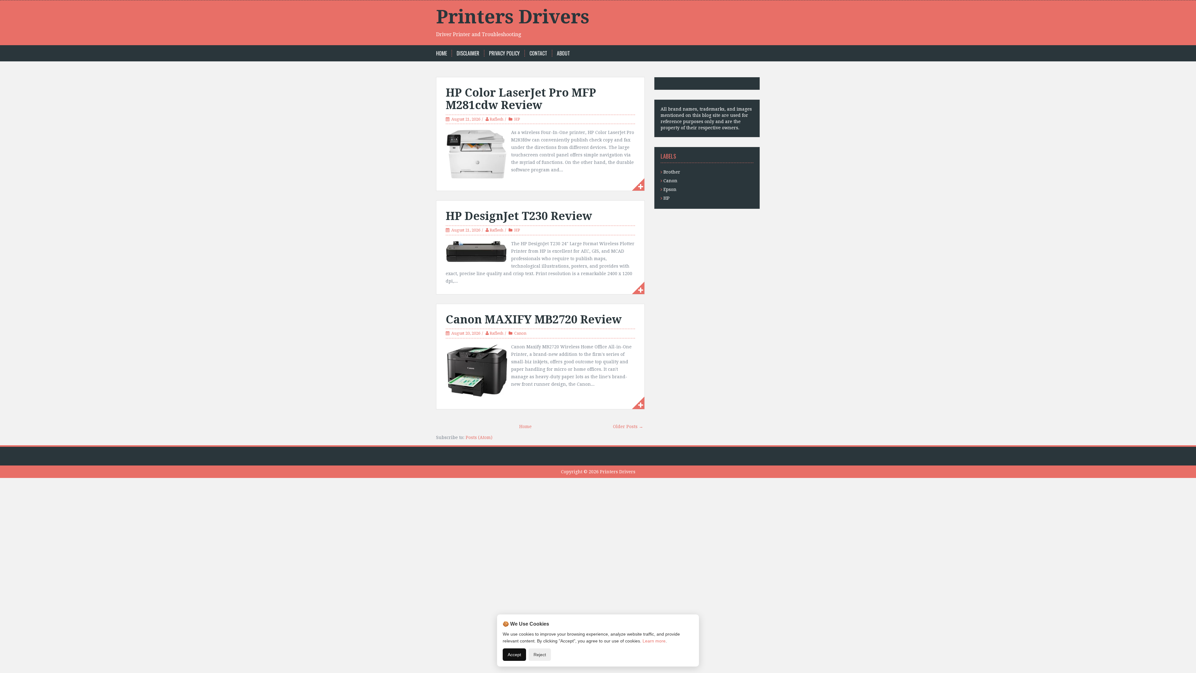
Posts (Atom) (479, 437)
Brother (671, 171)
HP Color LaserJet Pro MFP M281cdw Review (521, 99)
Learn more (654, 640)
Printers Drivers (512, 17)
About (563, 53)
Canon (520, 333)
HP (517, 119)
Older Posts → (628, 426)
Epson (669, 189)
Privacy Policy (504, 53)
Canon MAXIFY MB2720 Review (534, 319)
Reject (540, 654)
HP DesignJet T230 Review (519, 216)
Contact (538, 53)
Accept (514, 654)
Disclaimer (468, 53)
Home (441, 53)
